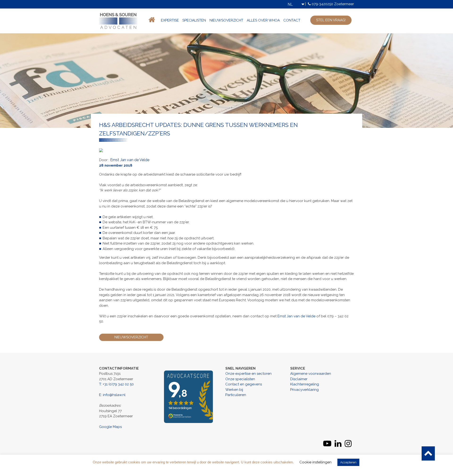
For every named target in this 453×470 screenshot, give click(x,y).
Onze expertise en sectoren (248, 373)
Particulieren (235, 395)
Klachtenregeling (304, 384)
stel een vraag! (331, 20)
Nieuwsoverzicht (226, 20)
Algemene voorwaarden (310, 373)
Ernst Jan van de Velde (129, 160)
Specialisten (194, 20)
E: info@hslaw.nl (112, 395)
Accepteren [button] (348, 462)
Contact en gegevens (243, 384)
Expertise (170, 20)
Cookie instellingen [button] (315, 462)
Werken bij (234, 390)
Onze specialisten (240, 379)
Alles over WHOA (263, 20)
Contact (291, 20)
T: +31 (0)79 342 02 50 (116, 384)
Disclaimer (298, 379)
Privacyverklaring (304, 390)
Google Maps (110, 427)
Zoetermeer (344, 4)
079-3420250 (322, 4)
